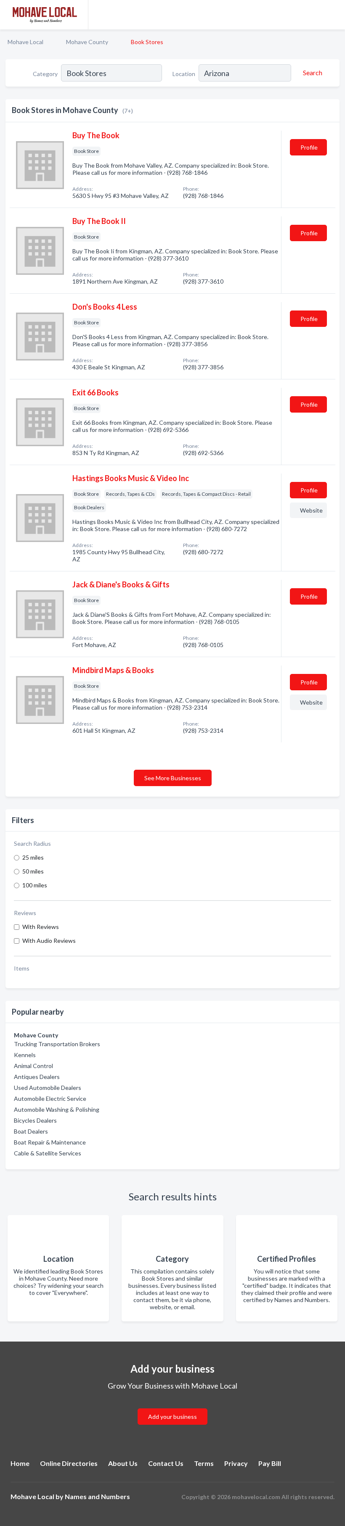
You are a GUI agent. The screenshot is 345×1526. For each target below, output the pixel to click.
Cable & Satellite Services (47, 1153)
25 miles (33, 857)
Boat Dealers (31, 1131)
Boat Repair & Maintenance (50, 1142)
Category (45, 73)
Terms (204, 1463)
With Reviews (40, 926)
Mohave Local (25, 41)
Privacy (236, 1463)
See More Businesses (172, 777)
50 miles (33, 871)
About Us (123, 1463)
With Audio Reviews (49, 940)
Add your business (172, 1416)
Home (20, 1463)
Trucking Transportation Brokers (57, 1043)
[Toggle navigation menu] (333, 14)
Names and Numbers (97, 1496)
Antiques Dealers (37, 1076)
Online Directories (69, 1463)
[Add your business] (172, 1406)
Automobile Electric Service (50, 1098)
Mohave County (87, 41)
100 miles (34, 885)
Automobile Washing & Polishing (56, 1109)
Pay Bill (269, 1463)
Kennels (25, 1054)
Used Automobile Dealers (47, 1087)
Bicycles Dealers (35, 1120)
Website (311, 510)
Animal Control (33, 1065)
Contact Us (165, 1463)
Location (183, 73)
